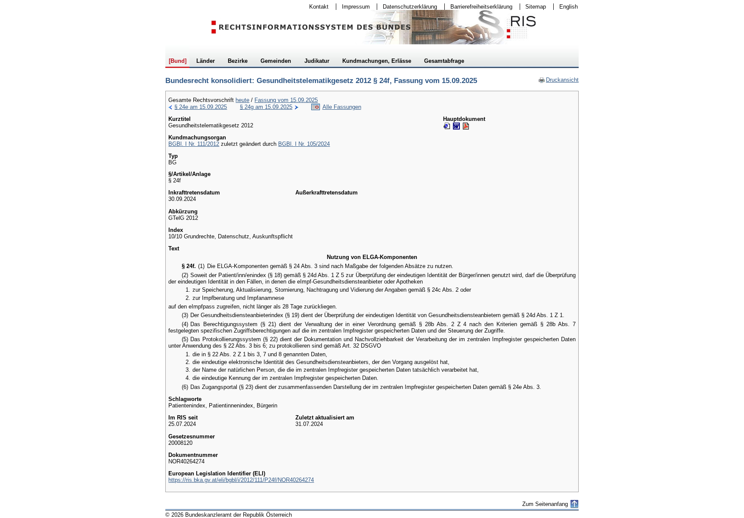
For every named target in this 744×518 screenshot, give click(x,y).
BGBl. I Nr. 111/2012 (193, 144)
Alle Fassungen (341, 107)
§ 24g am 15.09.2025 (266, 107)
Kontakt (316, 6)
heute (242, 100)
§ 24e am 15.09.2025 (200, 107)
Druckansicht (558, 80)
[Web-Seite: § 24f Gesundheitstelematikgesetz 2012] (447, 126)
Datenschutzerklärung (407, 6)
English (568, 6)
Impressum (353, 6)
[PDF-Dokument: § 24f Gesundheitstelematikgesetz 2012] (466, 126)
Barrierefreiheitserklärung (478, 6)
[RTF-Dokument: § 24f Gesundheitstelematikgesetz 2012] (456, 126)
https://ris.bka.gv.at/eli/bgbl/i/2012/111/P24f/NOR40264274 (241, 480)
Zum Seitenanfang (545, 504)
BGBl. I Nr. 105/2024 (304, 144)
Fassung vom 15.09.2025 (286, 100)
